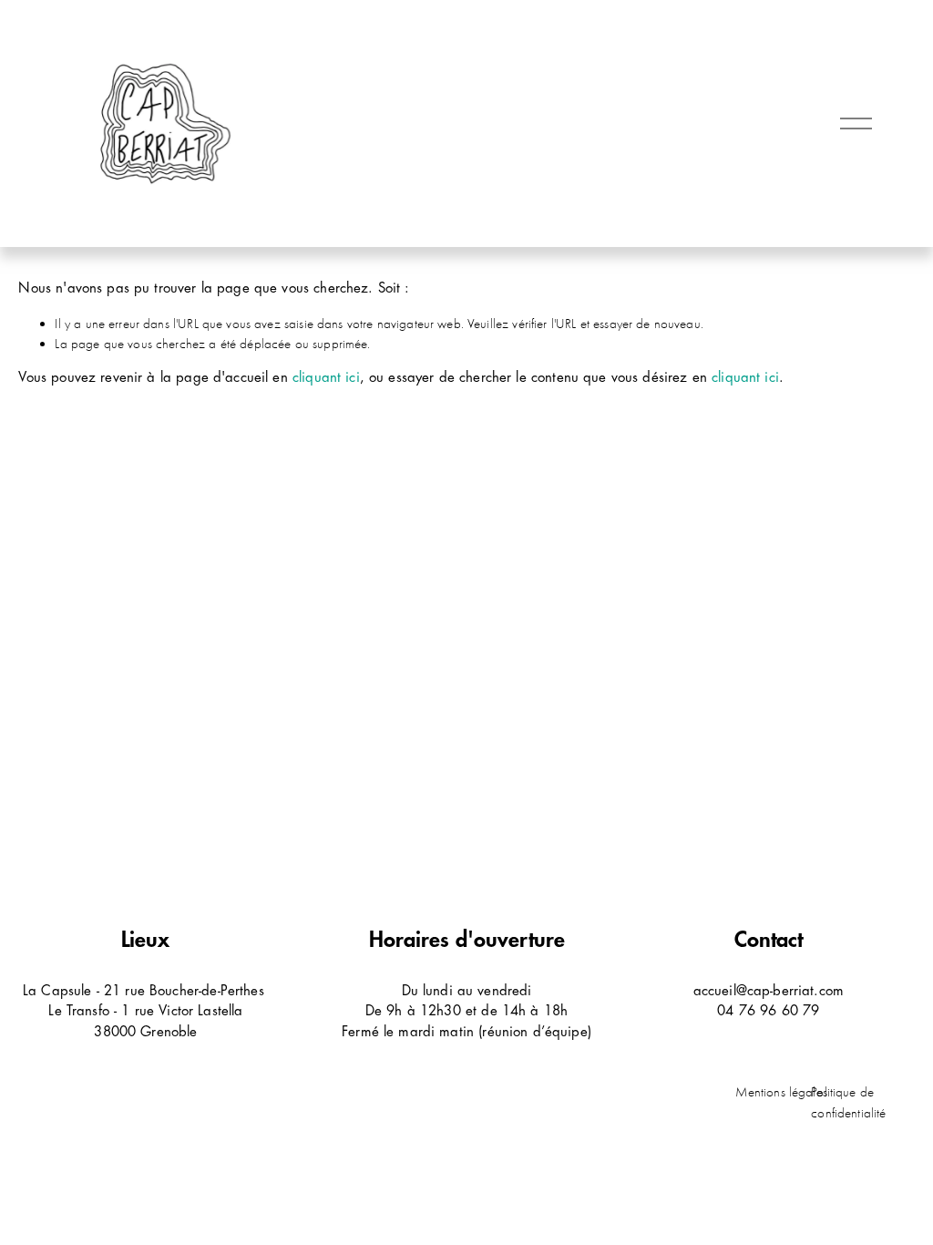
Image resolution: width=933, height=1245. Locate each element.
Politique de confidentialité (848, 1102)
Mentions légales (780, 1092)
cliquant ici (326, 378)
